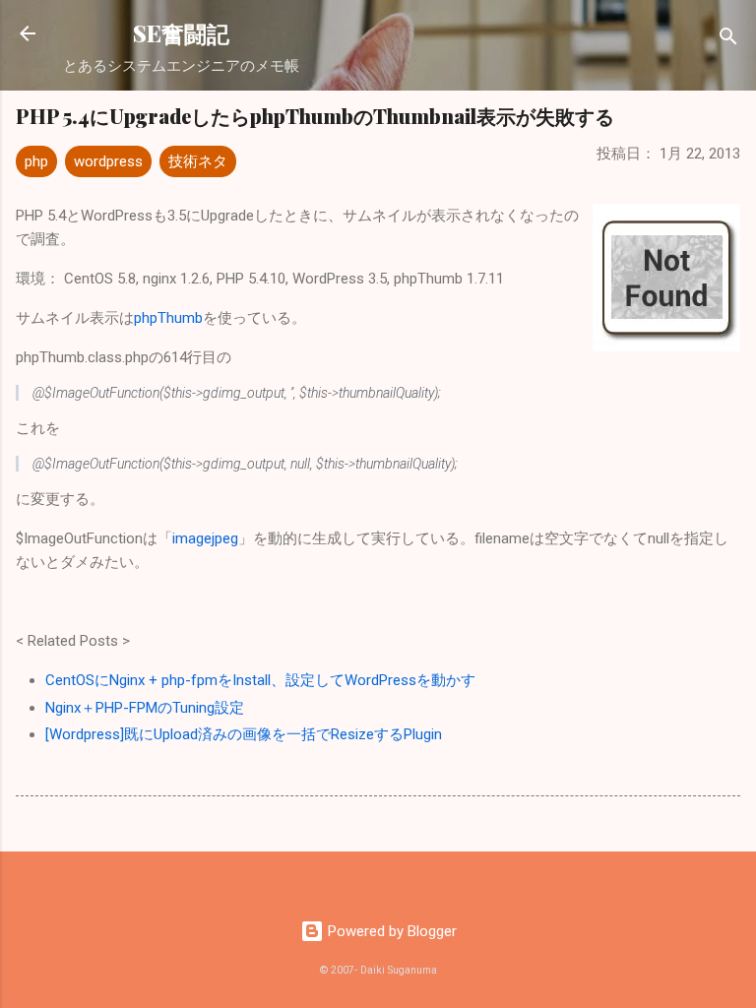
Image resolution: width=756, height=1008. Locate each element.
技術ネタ (197, 161)
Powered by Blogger (390, 931)
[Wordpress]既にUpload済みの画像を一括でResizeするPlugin (243, 734)
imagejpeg (205, 538)
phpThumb (168, 318)
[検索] (728, 40)
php (36, 161)
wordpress (108, 161)
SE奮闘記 (181, 33)
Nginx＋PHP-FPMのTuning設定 (144, 708)
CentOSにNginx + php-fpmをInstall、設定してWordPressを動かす (260, 680)
